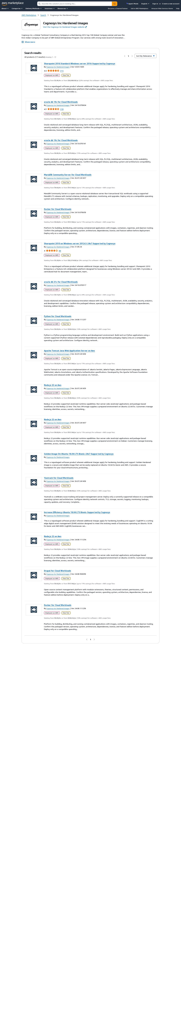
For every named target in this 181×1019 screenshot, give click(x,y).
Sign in (155, 4)
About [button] (4, 8)
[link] (64, 15)
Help (177, 8)
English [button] (144, 4)
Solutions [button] (49, 8)
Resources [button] (62, 8)
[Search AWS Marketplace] (114, 4)
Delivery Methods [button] (33, 8)
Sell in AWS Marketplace (139, 8)
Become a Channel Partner (118, 8)
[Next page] (132, 56)
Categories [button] (16, 8)
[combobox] (74, 4)
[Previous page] (124, 56)
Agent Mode (133, 4)
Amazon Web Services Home (162, 8)
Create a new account (170, 4)
